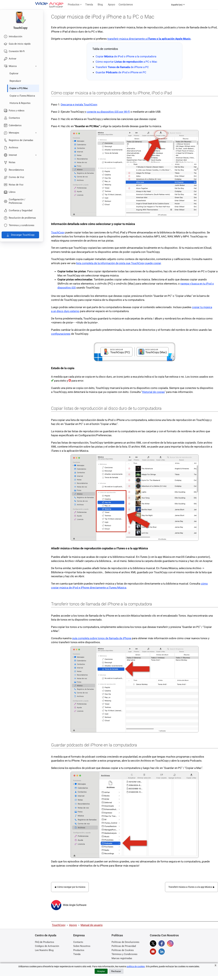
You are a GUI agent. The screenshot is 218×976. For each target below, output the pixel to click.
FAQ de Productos (44, 942)
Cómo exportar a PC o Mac (126, 61)
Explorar (14, 73)
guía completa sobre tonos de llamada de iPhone (101, 638)
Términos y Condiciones (124, 954)
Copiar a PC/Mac (19, 88)
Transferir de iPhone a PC (122, 67)
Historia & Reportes (20, 103)
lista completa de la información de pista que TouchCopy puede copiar (118, 263)
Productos (74, 4)
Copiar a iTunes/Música (22, 95)
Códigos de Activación (47, 946)
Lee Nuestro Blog (44, 950)
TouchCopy (58, 232)
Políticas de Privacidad (124, 946)
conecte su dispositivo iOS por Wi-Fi (108, 111)
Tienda (89, 4)
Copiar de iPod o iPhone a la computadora (126, 56)
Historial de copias (153, 392)
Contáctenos (126, 4)
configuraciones (60, 333)
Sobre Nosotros (81, 946)
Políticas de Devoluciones (125, 942)
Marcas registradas (122, 958)
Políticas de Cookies (123, 950)
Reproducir (15, 81)
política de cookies (136, 966)
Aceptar (101, 971)
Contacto (78, 942)
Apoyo (111, 4)
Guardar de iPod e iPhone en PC (121, 72)
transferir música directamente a (149, 38)
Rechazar (116, 971)
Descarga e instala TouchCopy (79, 104)
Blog (100, 4)
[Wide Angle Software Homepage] (56, 905)
